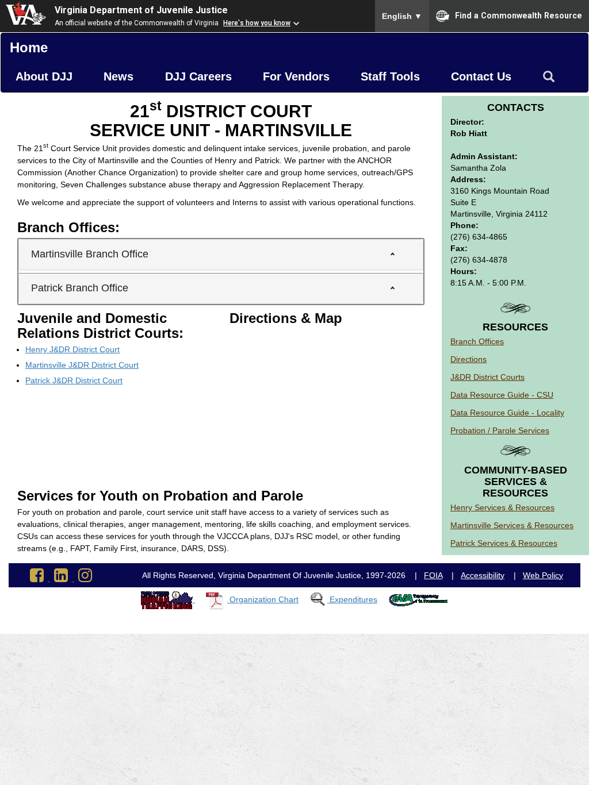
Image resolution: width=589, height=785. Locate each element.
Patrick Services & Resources (503, 543)
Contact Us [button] (481, 76)
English (402, 16)
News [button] (118, 76)
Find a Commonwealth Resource (518, 15)
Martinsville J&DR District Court (82, 365)
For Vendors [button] (296, 76)
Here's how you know (256, 23)
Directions (468, 359)
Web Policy (543, 575)
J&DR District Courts (487, 377)
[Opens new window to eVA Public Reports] (418, 599)
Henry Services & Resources (502, 507)
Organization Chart (264, 599)
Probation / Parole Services (499, 430)
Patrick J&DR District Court (74, 380)
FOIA (433, 575)
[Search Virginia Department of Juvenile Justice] (548, 77)
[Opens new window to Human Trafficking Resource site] (168, 599)
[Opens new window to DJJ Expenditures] (320, 599)
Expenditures (353, 599)
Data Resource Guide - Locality (507, 412)
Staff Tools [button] (390, 76)
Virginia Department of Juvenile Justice (141, 10)
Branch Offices (477, 341)
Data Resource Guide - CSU (501, 394)
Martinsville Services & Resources (511, 525)
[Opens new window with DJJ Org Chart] (217, 599)
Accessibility (482, 575)
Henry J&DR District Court (72, 349)
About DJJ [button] (44, 76)
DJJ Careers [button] (198, 76)
